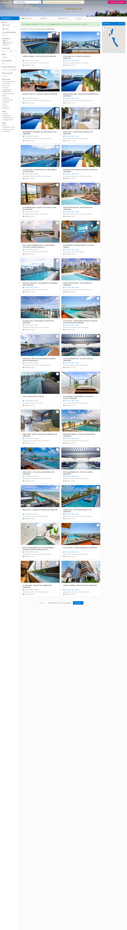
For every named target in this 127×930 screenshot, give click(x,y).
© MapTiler (114, 52)
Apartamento (9, 43)
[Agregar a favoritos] (57, 33)
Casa (6, 40)
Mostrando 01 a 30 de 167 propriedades (59, 603)
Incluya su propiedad (116, 2)
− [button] (104, 30)
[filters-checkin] (4, 25)
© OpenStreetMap (121, 52)
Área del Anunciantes (100, 2)
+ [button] (104, 28)
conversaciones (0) (86, 2)
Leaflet (110, 52)
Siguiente (77, 603)
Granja (7, 45)
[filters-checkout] (4, 29)
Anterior (42, 603)
